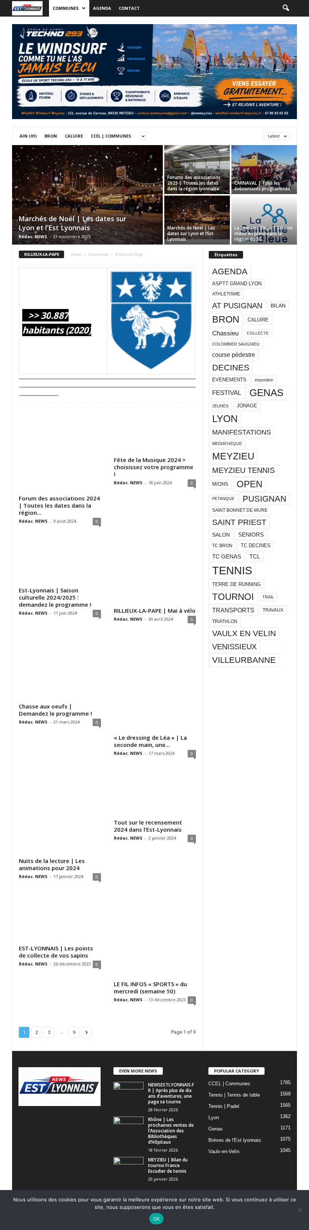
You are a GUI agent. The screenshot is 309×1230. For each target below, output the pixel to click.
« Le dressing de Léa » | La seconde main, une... (150, 741)
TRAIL (268, 597)
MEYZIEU (233, 456)
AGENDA (230, 271)
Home (76, 254)
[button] (285, 8)
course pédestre (233, 355)
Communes (66, 8)
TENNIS (232, 570)
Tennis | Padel (223, 1106)
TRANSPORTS (233, 610)
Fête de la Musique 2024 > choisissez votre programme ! (153, 467)
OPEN (249, 484)
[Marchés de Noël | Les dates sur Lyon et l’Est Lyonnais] (87, 195)
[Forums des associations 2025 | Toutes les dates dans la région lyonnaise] (197, 169)
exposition (264, 380)
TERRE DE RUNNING (236, 584)
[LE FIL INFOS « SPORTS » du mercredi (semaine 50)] (155, 936)
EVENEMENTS (229, 379)
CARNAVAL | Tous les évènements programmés (262, 186)
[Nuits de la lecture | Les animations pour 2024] (60, 813)
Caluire (74, 136)
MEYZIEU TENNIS (243, 470)
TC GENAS (226, 557)
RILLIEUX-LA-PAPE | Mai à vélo (155, 610)
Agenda (102, 8)
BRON (225, 319)
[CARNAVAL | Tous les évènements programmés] (264, 167)
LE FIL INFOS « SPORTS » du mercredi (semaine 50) (150, 987)
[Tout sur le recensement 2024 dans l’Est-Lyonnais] (155, 794)
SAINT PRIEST (239, 522)
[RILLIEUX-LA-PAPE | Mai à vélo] (155, 572)
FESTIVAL (226, 392)
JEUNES (220, 406)
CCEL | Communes (111, 136)
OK (156, 1219)
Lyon (213, 1117)
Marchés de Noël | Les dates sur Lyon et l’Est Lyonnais (72, 223)
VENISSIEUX (234, 647)
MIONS (220, 484)
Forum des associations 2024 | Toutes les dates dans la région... (59, 505)
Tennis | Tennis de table (234, 1095)
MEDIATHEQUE (227, 443)
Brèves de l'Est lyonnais (234, 1140)
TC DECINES (256, 545)
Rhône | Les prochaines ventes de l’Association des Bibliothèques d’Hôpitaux (171, 1130)
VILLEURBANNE (244, 660)
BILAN (278, 306)
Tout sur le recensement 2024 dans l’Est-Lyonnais (148, 825)
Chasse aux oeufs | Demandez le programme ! (55, 709)
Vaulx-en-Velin (223, 1151)
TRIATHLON (224, 621)
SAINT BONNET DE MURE (240, 510)
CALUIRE (258, 320)
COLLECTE (258, 333)
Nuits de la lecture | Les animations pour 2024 (52, 864)
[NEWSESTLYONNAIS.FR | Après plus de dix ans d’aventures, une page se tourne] (128, 1093)
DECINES (230, 367)
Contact (129, 8)
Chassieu (225, 333)
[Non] (299, 1210)
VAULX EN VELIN (244, 633)
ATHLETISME (226, 294)
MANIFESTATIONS (241, 432)
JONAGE (247, 405)
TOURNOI (233, 597)
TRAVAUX (273, 610)
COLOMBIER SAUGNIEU (236, 344)
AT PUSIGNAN (237, 305)
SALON (221, 535)
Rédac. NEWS (32, 236)
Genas (215, 1129)
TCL (254, 557)
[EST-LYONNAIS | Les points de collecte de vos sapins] (60, 918)
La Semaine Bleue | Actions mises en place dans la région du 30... (263, 233)
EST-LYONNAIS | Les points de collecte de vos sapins (56, 951)
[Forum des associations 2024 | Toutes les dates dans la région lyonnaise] (60, 451)
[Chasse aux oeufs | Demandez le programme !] (60, 669)
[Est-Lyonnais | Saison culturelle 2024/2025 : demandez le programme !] (60, 562)
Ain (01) (28, 136)
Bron (50, 136)
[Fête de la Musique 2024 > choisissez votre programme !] (155, 431)
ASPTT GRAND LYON (237, 283)
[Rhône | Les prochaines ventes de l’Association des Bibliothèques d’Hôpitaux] (128, 1128)
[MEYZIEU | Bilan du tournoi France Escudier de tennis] (128, 1168)
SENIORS (251, 535)
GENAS (266, 392)
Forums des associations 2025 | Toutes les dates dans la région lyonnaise (193, 183)
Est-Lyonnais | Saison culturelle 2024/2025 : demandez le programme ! (55, 597)
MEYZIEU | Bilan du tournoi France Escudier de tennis (168, 1165)
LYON (225, 418)
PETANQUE (223, 498)
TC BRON (222, 545)
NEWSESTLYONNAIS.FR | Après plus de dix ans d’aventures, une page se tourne (171, 1093)
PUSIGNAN (264, 498)
